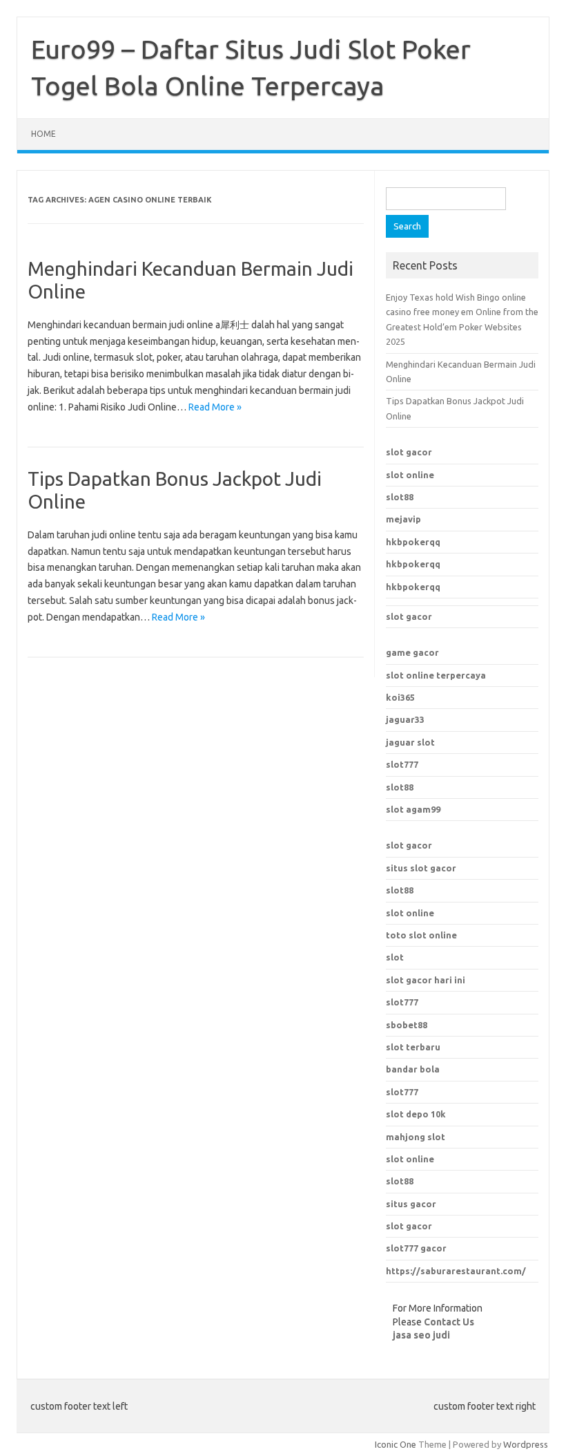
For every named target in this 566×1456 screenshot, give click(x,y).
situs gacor (411, 1204)
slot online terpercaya (436, 675)
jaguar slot (410, 742)
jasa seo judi (421, 1335)
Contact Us (449, 1321)
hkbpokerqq (413, 542)
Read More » (215, 407)
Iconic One (395, 1444)
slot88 (399, 497)
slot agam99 (413, 809)
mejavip (403, 519)
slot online (410, 475)
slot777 (402, 764)
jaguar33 (405, 719)
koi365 (400, 697)
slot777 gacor (416, 1248)
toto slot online (421, 935)
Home (43, 133)
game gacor (412, 652)
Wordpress (525, 1444)
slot (395, 957)
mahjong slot (415, 1137)
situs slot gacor (421, 868)
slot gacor (409, 452)
